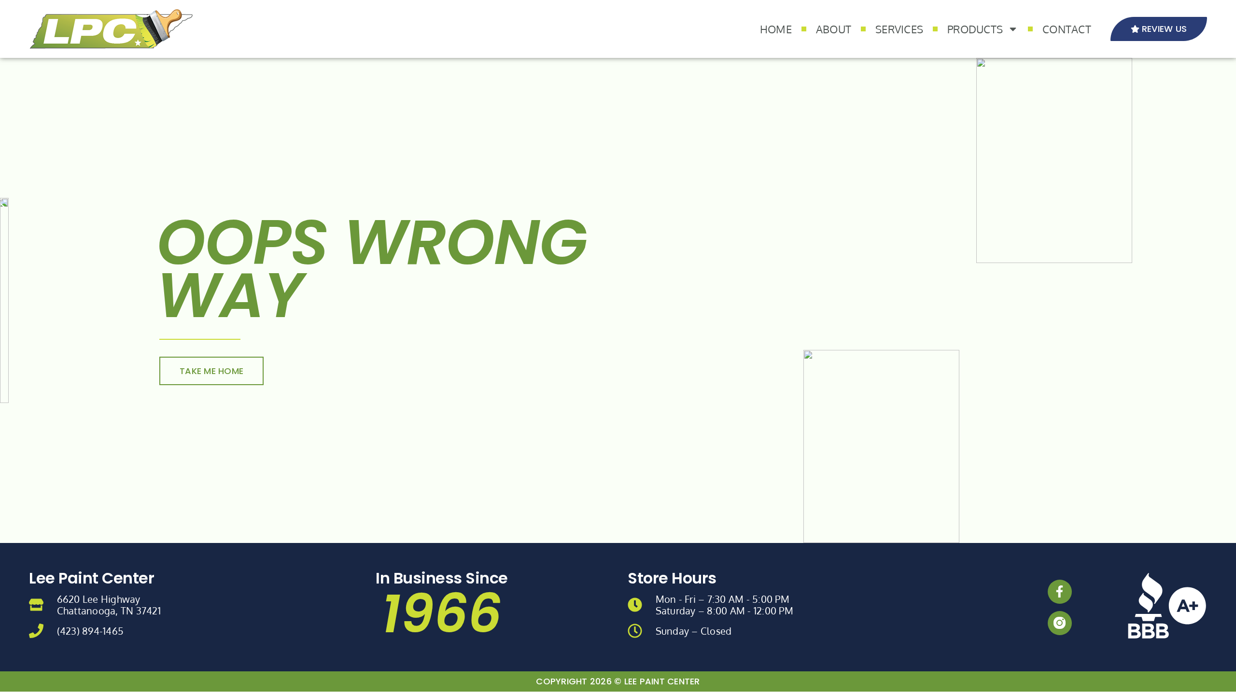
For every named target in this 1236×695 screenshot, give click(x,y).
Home (776, 29)
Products (975, 29)
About (833, 29)
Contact (1066, 29)
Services (899, 29)
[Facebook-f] (1060, 592)
